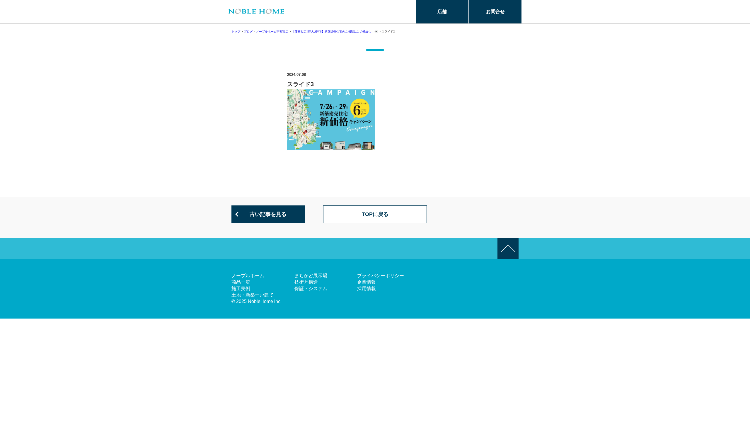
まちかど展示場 (310, 275)
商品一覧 (240, 282)
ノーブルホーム (247, 275)
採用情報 (366, 288)
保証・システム (310, 288)
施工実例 (240, 288)
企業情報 (366, 282)
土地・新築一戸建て (252, 294)
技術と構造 (306, 282)
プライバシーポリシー (380, 275)
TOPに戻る (375, 214)
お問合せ (495, 11)
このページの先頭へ (508, 248)
